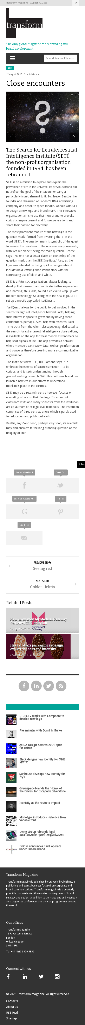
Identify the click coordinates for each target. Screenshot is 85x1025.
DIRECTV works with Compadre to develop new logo (41, 717)
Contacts (12, 1001)
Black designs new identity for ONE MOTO (42, 761)
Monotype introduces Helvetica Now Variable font (42, 819)
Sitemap (11, 1018)
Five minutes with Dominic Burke (40, 730)
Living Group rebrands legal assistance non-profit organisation (41, 833)
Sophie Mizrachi (31, 74)
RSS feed (12, 1012)
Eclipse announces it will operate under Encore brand (40, 848)
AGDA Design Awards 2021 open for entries (40, 746)
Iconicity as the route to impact (39, 802)
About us (12, 1006)
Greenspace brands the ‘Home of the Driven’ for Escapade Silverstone (42, 790)
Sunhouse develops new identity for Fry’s (42, 775)
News (9, 68)
